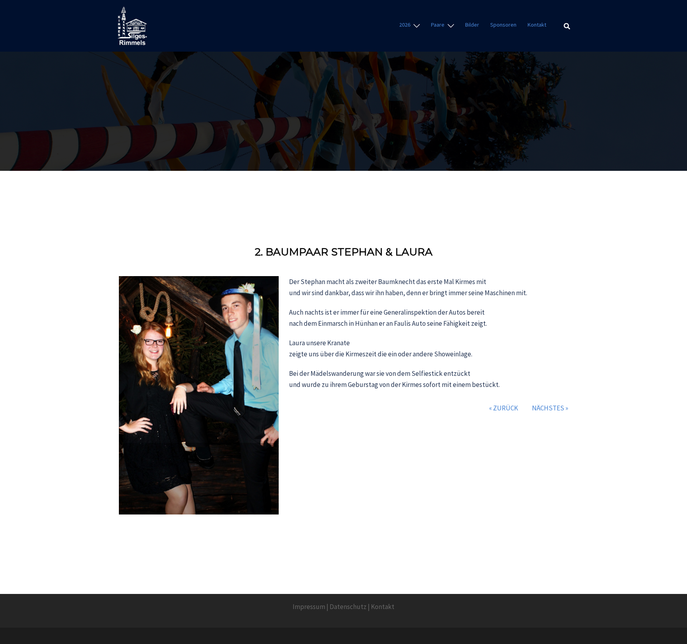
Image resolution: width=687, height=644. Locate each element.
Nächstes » (550, 408)
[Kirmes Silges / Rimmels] (132, 25)
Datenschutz (348, 606)
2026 (404, 24)
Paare (437, 24)
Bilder (472, 24)
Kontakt (537, 24)
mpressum (310, 606)
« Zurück (503, 408)
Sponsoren (503, 24)
